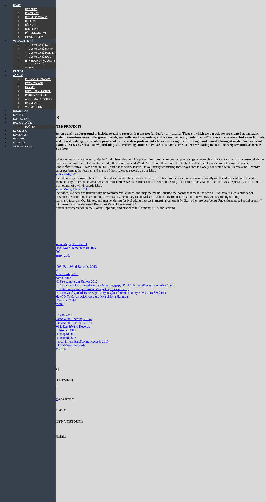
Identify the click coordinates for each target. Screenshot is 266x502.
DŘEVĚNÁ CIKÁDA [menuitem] (36, 17)
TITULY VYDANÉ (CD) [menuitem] (37, 44)
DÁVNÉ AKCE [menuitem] (33, 103)
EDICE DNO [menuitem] (20, 130)
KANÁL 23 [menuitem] (19, 142)
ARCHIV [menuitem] (18, 75)
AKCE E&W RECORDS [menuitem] (38, 99)
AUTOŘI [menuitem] (29, 67)
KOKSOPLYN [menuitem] (20, 134)
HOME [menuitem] (17, 5)
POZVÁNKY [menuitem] (32, 13)
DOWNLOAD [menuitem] (20, 111)
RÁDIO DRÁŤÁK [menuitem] (22, 122)
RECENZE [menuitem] (31, 9)
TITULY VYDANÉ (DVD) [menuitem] (38, 56)
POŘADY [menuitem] (30, 126)
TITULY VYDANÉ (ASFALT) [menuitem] (40, 52)
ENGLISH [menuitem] (18, 138)
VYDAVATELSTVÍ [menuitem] (23, 40)
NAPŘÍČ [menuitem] (30, 87)
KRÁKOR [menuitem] (18, 71)
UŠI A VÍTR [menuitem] (31, 25)
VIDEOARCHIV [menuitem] (33, 107)
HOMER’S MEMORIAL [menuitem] (38, 91)
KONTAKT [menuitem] (19, 114)
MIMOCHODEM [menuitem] (34, 37)
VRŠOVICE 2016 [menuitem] (22, 146)
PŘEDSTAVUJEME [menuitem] (36, 33)
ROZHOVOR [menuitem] (32, 29)
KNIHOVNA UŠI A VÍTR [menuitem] (38, 79)
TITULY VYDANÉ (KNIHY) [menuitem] (39, 48)
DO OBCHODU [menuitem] (21, 118)
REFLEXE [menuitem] (31, 21)
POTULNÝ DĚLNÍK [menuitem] (36, 95)
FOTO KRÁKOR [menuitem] (34, 83)
